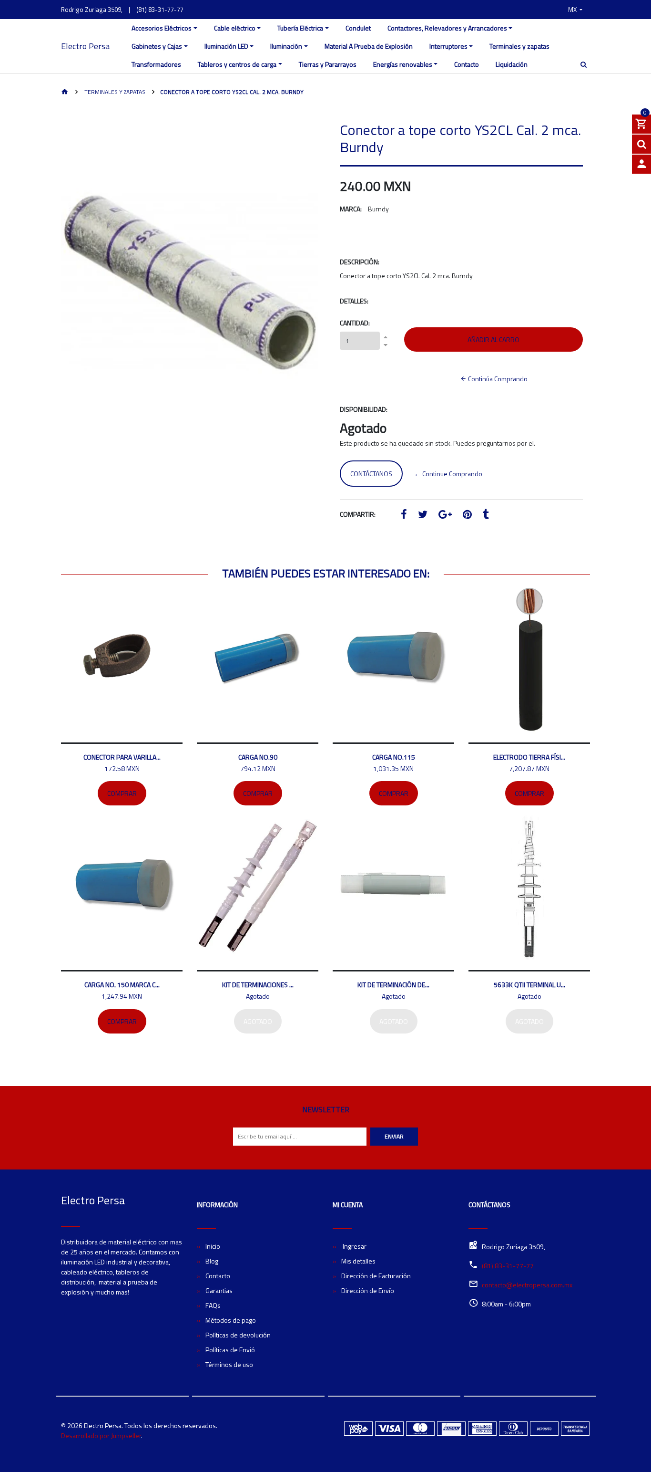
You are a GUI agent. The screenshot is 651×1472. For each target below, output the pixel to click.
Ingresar (353, 1246)
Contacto (466, 64)
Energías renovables (402, 64)
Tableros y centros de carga (237, 64)
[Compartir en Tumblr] (486, 516)
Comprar (122, 793)
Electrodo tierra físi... (529, 757)
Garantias (219, 1290)
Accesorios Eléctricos (162, 28)
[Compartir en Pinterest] (467, 516)
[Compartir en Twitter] (422, 516)
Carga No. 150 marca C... (122, 985)
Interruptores (448, 46)
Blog (211, 1261)
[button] (575, 9)
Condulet (358, 28)
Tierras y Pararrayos (327, 64)
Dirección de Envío (367, 1290)
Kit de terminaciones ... (258, 985)
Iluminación (286, 46)
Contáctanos (371, 474)
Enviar (394, 1136)
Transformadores (156, 64)
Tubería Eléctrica (300, 28)
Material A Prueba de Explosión (369, 46)
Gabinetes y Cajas (157, 46)
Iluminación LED (226, 46)
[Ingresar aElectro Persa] (641, 164)
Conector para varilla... (122, 757)
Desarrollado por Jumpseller (101, 1435)
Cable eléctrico (234, 28)
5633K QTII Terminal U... (529, 985)
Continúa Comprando (497, 379)
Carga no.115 (393, 757)
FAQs (213, 1305)
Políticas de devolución (238, 1335)
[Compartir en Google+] (445, 516)
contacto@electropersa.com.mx (527, 1285)
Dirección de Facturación (376, 1276)
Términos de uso (229, 1364)
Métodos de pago (230, 1320)
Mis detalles (358, 1261)
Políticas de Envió (230, 1350)
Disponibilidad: (363, 409)
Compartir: (358, 514)
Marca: (351, 209)
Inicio (212, 1246)
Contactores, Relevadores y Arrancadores (447, 28)
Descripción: (359, 262)
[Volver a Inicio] (65, 92)
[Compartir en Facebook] (404, 516)
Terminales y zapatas (519, 46)
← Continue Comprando (448, 474)
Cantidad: (355, 323)
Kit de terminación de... (393, 985)
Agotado (258, 1021)
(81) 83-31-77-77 (159, 9)
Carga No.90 (257, 757)
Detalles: (354, 301)
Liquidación (512, 64)
